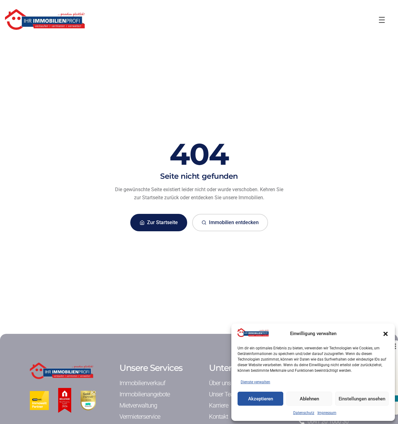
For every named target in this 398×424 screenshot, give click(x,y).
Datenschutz (303, 413)
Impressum (326, 413)
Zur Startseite (162, 222)
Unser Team (224, 394)
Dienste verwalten (255, 382)
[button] (385, 334)
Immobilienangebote (144, 394)
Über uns (220, 383)
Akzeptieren (260, 399)
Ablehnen (309, 399)
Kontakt (218, 416)
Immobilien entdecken (234, 222)
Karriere (218, 405)
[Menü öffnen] (382, 20)
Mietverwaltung (138, 405)
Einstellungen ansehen (362, 399)
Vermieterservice (139, 416)
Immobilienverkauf (142, 383)
